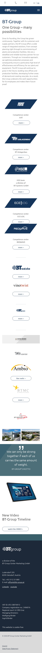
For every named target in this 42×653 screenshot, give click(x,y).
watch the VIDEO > (15, 529)
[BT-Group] (10, 10)
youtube (13, 586)
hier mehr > (21, 378)
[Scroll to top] (37, 648)
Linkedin (5, 586)
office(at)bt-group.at (16, 582)
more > (21, 123)
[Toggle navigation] (38, 10)
